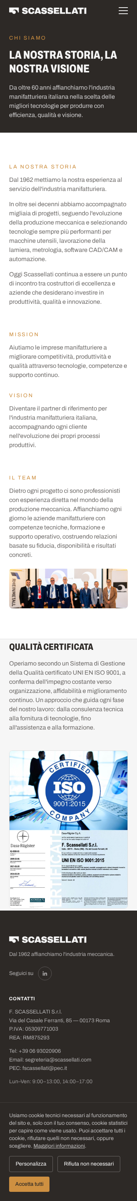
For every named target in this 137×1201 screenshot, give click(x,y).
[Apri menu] (123, 10)
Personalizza (31, 1164)
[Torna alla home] (48, 10)
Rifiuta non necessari (89, 1164)
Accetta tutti (29, 1184)
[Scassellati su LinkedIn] (45, 973)
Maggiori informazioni (59, 1146)
